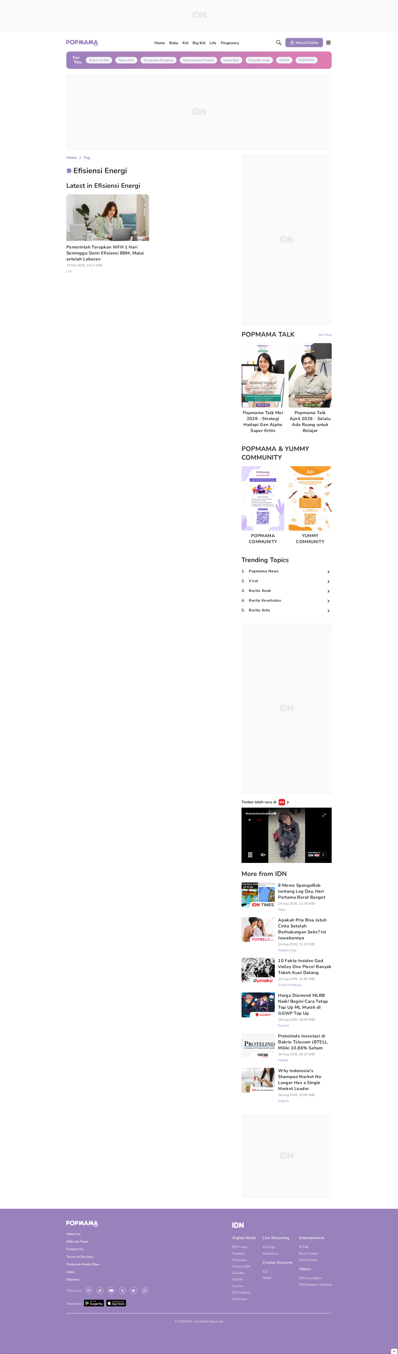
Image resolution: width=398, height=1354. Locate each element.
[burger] (328, 43)
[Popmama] (82, 43)
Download (74, 1303)
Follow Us (74, 1290)
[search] (279, 42)
